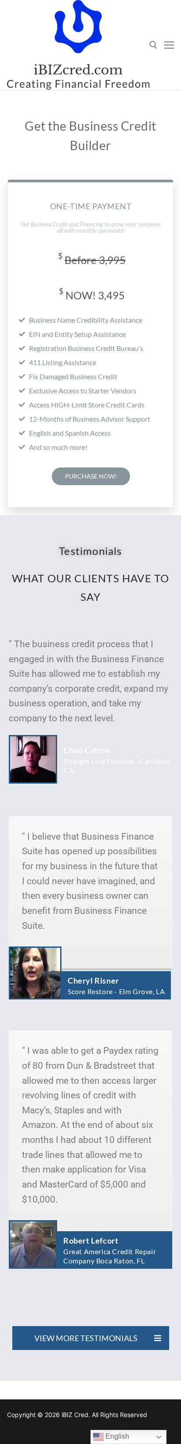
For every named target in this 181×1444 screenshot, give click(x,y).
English (116, 1436)
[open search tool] (153, 45)
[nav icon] (169, 45)
